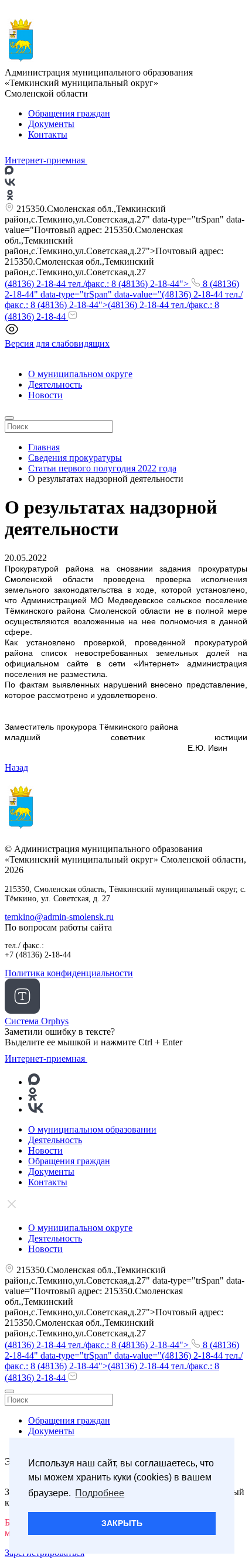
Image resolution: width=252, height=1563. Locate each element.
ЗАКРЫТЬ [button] (121, 1523)
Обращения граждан (69, 113)
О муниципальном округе (80, 374)
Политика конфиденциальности (69, 973)
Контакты (47, 134)
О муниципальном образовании (92, 1129)
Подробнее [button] (99, 1493)
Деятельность (55, 384)
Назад (16, 767)
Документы (51, 124)
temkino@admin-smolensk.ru (59, 917)
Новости (45, 395)
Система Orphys (37, 1021)
